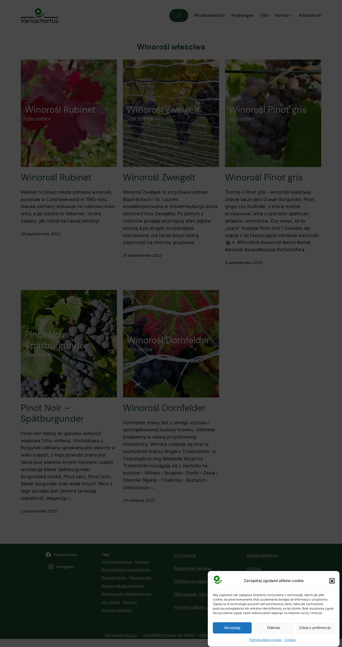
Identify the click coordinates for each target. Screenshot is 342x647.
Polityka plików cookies (265, 640)
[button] (331, 581)
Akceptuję (232, 628)
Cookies (290, 640)
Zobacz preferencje (315, 628)
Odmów (273, 628)
